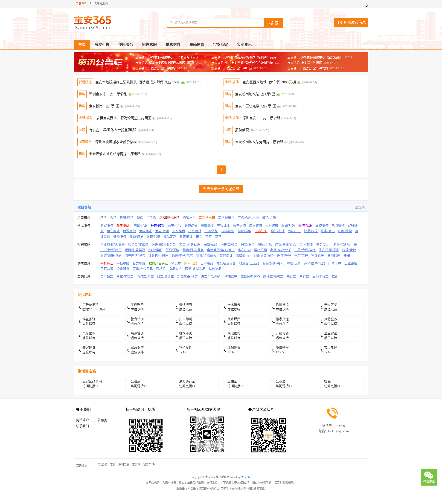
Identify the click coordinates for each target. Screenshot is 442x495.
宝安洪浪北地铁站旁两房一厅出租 (115, 154)
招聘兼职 (242, 130)
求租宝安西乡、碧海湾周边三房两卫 (123, 118)
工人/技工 (306, 244)
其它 (218, 236)
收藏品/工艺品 (249, 263)
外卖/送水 (123, 225)
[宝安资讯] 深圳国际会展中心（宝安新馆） (315, 57)
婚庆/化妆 (174, 225)
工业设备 (350, 263)
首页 (82, 44)
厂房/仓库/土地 (248, 218)
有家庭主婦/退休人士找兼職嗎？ (113, 130)
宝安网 (136, 464)
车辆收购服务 (250, 276)
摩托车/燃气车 (273, 276)
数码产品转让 (158, 263)
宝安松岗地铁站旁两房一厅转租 (259, 142)
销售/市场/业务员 (163, 244)
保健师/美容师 (135, 250)
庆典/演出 (328, 231)
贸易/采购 (172, 250)
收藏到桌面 (101, 3)
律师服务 (119, 236)
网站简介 (82, 420)
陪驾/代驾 (140, 225)
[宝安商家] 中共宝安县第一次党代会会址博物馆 (242, 62)
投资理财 (194, 231)
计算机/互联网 (158, 255)
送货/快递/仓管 (285, 244)
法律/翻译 (243, 255)
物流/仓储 (349, 250)
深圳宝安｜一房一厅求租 (108, 94)
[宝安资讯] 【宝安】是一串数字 (155, 68)
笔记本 (176, 263)
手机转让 (106, 263)
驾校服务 (321, 225)
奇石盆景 (106, 269)
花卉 (208, 236)
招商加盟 (227, 231)
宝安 (113, 464)
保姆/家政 (210, 244)
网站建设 (294, 231)
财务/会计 (323, 244)
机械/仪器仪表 (206, 255)
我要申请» (149, 464)
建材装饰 (271, 225)
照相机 (161, 269)
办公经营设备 (226, 263)
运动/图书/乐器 (314, 263)
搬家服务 (85, 142)
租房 (82, 94)
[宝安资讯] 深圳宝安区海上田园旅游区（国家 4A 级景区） (173, 62)
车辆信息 (83, 276)
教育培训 (186, 236)
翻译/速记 (136, 236)
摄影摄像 (207, 225)
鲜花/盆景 (153, 236)
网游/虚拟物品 (195, 269)
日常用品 (206, 263)
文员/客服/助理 (189, 244)
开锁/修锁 (157, 225)
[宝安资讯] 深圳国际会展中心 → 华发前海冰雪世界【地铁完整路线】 (180, 57)
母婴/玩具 (294, 263)
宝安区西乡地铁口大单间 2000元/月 (269, 82)
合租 (113, 218)
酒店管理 (260, 250)
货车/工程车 (125, 276)
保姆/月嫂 (288, 225)
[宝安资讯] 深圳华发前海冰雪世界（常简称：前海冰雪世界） (251, 57)
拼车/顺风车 (165, 276)
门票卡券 (334, 263)
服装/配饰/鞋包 (273, 263)
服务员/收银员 (138, 244)
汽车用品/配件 (211, 276)
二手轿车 (106, 276)
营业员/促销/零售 (112, 244)
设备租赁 (122, 269)
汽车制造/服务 (135, 255)
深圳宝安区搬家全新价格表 (116, 142)
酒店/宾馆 (162, 231)
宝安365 (102, 464)
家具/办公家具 (143, 269)
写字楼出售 (226, 218)
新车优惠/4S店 (187, 276)
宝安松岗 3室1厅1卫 (104, 106)
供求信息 (83, 263)
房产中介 (244, 250)
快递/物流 (311, 231)
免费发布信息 (355, 22)
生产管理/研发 (329, 250)
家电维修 (239, 225)
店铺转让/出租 (169, 218)
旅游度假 (129, 231)
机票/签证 (211, 231)
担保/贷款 (244, 231)
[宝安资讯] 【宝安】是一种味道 (231, 68)
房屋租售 (83, 218)
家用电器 (190, 263)
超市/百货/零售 (193, 250)
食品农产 (175, 269)
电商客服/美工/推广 (221, 250)
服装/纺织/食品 (111, 255)
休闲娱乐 (145, 231)
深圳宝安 (123, 464)
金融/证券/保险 (263, 255)
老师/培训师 (341, 244)
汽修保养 (230, 276)
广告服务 (100, 420)
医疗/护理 (284, 255)
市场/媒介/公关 (280, 250)
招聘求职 (83, 244)
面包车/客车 (145, 276)
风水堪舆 (178, 231)
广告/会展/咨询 (305, 250)
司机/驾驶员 (229, 244)
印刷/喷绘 (345, 231)
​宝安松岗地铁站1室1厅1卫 (255, 94)
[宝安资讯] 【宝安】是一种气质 (307, 68)
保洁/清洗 (305, 225)
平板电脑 (122, 263)
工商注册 (261, 231)
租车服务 (113, 231)
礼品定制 (169, 236)
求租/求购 (232, 82)
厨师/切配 (265, 244)
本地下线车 (320, 276)
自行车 (304, 276)
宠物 (199, 236)
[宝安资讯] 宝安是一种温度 (304, 62)
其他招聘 (333, 255)
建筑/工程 (301, 255)
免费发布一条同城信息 (221, 189)
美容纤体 (223, 225)
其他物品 (215, 269)
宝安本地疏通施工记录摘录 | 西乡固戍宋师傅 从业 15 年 (137, 82)
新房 (140, 218)
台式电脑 (139, 263)
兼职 (82, 130)
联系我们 (82, 426)
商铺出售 (189, 218)
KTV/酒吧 (155, 250)
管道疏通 (85, 82)
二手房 (151, 218)
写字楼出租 (207, 218)
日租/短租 (127, 218)
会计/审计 (278, 231)
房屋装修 (255, 225)
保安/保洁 (248, 244)
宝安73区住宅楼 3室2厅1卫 (255, 106)
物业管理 (317, 255)
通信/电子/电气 (182, 255)
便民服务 (83, 225)
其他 (335, 276)
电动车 (291, 276)
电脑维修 (338, 225)
